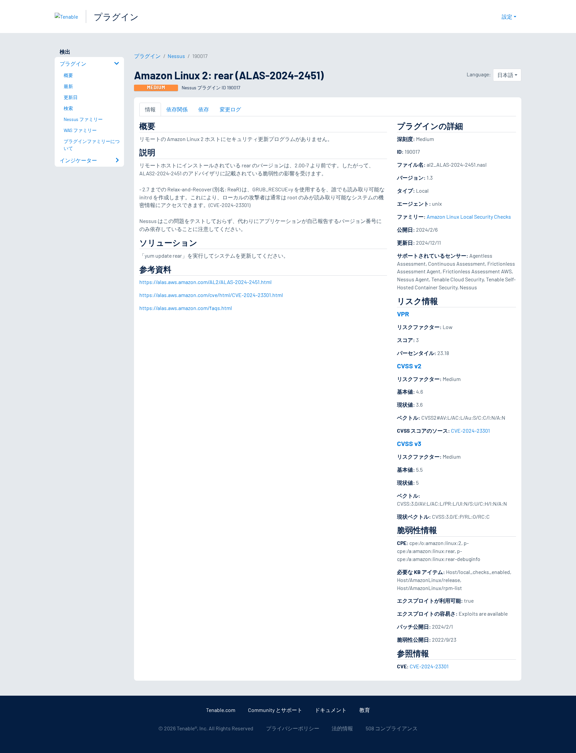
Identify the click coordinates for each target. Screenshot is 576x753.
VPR (403, 314)
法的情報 (342, 728)
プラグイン (116, 16)
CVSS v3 (409, 443)
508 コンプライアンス (392, 728)
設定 (507, 16)
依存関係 (177, 109)
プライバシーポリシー (292, 728)
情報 (150, 109)
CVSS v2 (409, 366)
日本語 (505, 75)
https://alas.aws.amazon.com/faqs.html (185, 308)
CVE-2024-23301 (470, 430)
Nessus (176, 56)
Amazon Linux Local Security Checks (469, 216)
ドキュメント (331, 710)
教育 (364, 710)
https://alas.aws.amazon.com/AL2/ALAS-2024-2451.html (205, 282)
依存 (203, 109)
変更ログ (230, 109)
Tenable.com (220, 710)
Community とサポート (275, 710)
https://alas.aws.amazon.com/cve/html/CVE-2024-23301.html (211, 295)
